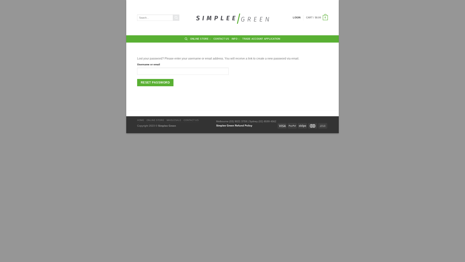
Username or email (148, 64)
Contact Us (221, 38)
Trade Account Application (261, 38)
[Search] (186, 38)
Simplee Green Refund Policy (234, 125)
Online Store (199, 38)
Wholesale (174, 120)
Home (140, 120)
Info (234, 38)
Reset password (155, 82)
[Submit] (176, 18)
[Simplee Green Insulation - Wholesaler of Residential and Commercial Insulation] (232, 18)
